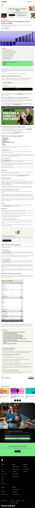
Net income (4, 144)
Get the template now (6, 240)
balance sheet (29, 128)
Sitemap (23, 500)
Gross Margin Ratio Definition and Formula (10, 333)
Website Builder (14, 491)
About (2, 466)
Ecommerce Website (15, 494)
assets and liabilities (16, 132)
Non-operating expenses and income (8, 142)
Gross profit (4, 140)
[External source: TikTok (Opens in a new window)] (10, 506)
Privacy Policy (18, 500)
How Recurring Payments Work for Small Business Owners (13, 337)
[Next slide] (20, 400)
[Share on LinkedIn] (33, 378)
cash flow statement (17, 104)
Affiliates (2, 478)
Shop (2, 489)
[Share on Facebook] (29, 378)
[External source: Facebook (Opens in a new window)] (2, 506)
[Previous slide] (15, 400)
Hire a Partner (14, 471)
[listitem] (17, 393)
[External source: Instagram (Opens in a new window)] (8, 506)
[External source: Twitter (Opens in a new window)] (4, 506)
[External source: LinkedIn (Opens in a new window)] (12, 506)
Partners (2, 476)
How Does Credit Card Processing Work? (10, 343)
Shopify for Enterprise (4, 494)
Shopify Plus (3, 491)
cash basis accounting (6, 251)
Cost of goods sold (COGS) (5, 160)
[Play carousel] (17, 400)
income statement (20, 94)
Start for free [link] (17, 89)
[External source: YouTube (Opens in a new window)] (6, 506)
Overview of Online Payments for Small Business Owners (12, 334)
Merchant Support (15, 466)
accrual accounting (6, 260)
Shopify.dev (25, 466)
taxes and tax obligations (8, 205)
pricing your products (21, 175)
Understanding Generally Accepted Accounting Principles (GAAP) (14, 332)
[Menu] (33, 1)
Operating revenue (5, 137)
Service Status (3, 483)
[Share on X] (31, 378)
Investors (2, 471)
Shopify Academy (15, 473)
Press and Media (3, 473)
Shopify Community (15, 476)
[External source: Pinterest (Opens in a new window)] (14, 506)
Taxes (3, 143)
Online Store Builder (15, 489)
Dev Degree (25, 471)
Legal (2, 481)
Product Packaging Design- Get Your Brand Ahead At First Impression (14, 338)
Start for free (30, 1)
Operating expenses (5, 141)
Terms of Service (11, 500)
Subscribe (17, 438)
